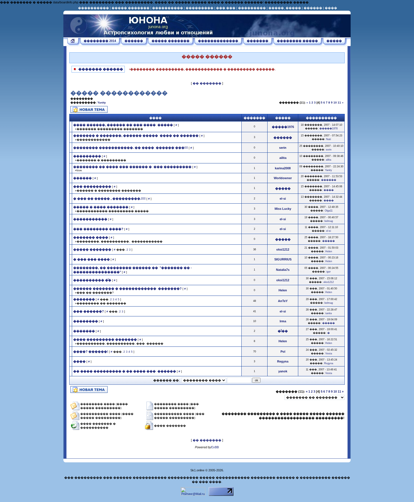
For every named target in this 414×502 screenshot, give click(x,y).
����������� (90, 219)
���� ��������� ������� (105, 339)
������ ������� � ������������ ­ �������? (127, 288)
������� (257, 40)
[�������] (73, 41)
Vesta (328, 353)
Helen (328, 251)
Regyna (328, 363)
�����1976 (328, 128)
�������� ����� (297, 40)
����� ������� (131, 8)
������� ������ (100, 69)
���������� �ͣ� (92, 280)
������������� (218, 40)
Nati (328, 139)
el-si (328, 230)
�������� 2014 (100, 40)
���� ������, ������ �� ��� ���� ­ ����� (123, 125)
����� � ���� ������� (100, 207)
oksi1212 (328, 282)
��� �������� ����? (98, 229)
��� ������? (88, 311)
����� (334, 40)
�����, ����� (284, 8)
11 (339, 102)
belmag (328, 221)
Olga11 (329, 210)
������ (313, 8)
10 (335, 102)
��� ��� (225, 8)
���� (331, 8)
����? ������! (90, 351)
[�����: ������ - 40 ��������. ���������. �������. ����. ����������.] (139, 35)
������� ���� (90, 237)
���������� (93, 8)
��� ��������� (92, 186)
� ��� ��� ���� (91, 259)
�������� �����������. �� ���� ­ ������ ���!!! (130, 147)
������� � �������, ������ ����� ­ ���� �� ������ (136, 135)
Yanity (101, 102)
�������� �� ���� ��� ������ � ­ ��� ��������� (132, 166)
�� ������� (207, 83)
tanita (328, 313)
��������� (199, 8)
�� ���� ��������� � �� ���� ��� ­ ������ (124, 371)
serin (328, 149)
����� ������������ (119, 93)
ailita (328, 159)
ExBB (215, 447)
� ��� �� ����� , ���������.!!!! (109, 198)
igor (328, 271)
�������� (85, 321)
